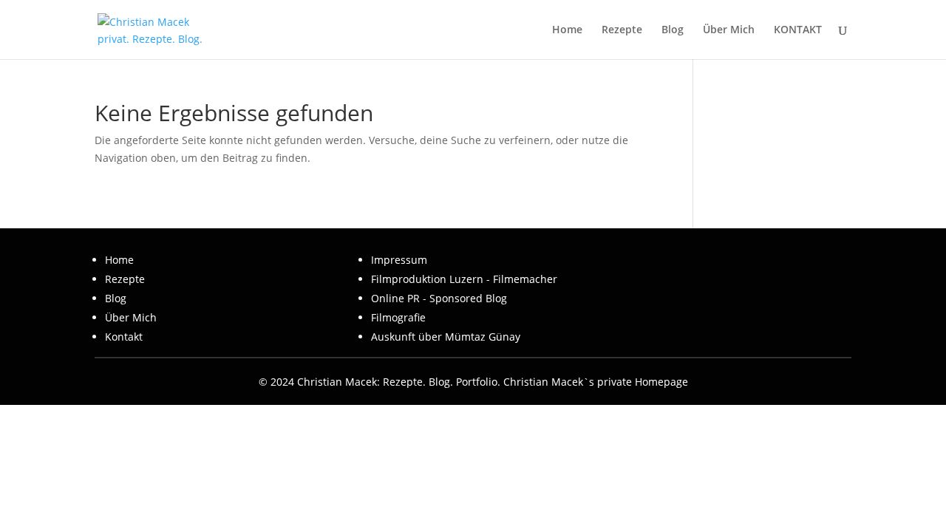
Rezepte (622, 30)
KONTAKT (798, 30)
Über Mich (729, 30)
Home (567, 30)
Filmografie (398, 317)
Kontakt (124, 337)
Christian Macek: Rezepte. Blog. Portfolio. (398, 382)
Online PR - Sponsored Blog (439, 298)
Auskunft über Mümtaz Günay (445, 337)
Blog (672, 30)
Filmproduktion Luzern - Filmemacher (464, 279)
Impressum (399, 260)
